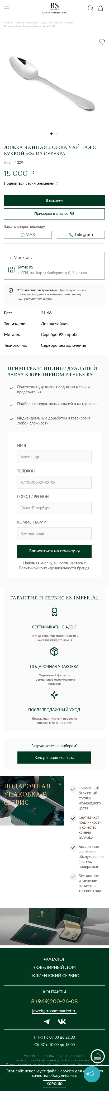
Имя (21, 445)
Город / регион (33, 496)
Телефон (26, 470)
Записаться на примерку (54, 551)
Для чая (47, 22)
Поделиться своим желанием (29, 183)
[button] (51, 134)
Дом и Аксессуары (27, 22)
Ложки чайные (64, 22)
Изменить (31, 258)
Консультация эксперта (54, 757)
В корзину (54, 200)
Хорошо (54, 1084)
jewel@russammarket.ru (54, 1010)
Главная (8, 22)
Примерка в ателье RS (54, 213)
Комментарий (31, 522)
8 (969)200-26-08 (54, 1001)
